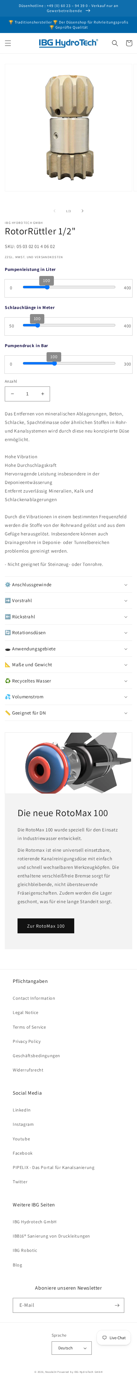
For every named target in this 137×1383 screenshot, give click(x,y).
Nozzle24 (51, 1371)
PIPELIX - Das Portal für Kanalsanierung (53, 1167)
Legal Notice (25, 1012)
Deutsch (65, 1348)
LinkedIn (22, 1110)
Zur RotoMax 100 (46, 926)
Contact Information (34, 998)
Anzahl (11, 381)
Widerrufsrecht (28, 1070)
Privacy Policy (26, 1041)
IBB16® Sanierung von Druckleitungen (51, 1236)
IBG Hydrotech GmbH (35, 1222)
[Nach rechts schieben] (83, 211)
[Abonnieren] (117, 1305)
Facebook (23, 1153)
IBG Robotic (25, 1250)
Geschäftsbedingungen (36, 1055)
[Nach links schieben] (54, 211)
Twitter (20, 1182)
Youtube (21, 1139)
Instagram (23, 1124)
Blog (17, 1265)
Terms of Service (29, 1027)
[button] (8, 43)
